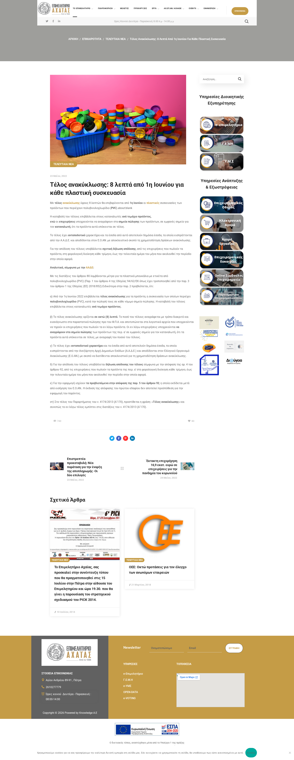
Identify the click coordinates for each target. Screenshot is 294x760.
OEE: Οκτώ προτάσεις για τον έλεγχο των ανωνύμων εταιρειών (157, 570)
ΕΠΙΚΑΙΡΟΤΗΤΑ (91, 39)
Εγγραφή (234, 648)
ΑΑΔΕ (89, 267)
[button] (240, 11)
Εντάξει (251, 752)
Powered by (81, 712)
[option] (84, 562)
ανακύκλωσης (71, 203)
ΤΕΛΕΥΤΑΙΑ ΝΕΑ (115, 39)
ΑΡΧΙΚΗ (73, 39)
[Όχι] (289, 752)
